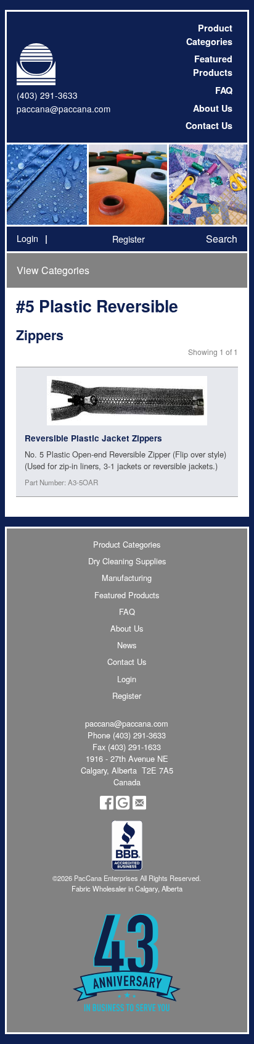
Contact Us (209, 125)
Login (27, 238)
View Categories (53, 270)
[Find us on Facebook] (106, 806)
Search (221, 239)
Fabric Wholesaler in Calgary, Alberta (127, 888)
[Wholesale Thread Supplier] (127, 184)
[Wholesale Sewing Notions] (207, 184)
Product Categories (209, 35)
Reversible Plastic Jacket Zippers (93, 438)
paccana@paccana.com (63, 108)
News (126, 645)
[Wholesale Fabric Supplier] (47, 184)
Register (128, 238)
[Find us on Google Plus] (122, 806)
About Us (212, 108)
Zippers (39, 335)
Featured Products (212, 65)
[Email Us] (139, 806)
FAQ (223, 90)
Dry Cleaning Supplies (127, 561)
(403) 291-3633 (47, 95)
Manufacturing (127, 577)
